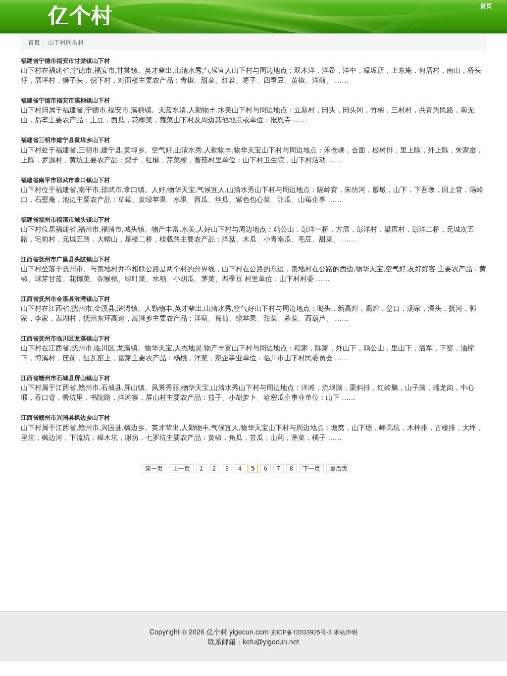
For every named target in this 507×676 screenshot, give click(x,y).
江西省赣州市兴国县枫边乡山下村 (65, 417)
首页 (486, 5)
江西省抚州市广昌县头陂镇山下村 (65, 258)
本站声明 (345, 632)
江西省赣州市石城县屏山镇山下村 (65, 377)
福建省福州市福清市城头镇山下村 (65, 219)
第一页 (154, 468)
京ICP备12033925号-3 (301, 632)
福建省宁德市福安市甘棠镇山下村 (65, 60)
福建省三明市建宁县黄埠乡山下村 (65, 139)
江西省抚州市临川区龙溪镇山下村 (65, 338)
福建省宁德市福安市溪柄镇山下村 (65, 100)
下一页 (311, 468)
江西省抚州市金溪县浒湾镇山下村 (65, 298)
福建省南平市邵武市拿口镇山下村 (65, 179)
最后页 (339, 468)
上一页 (181, 468)
